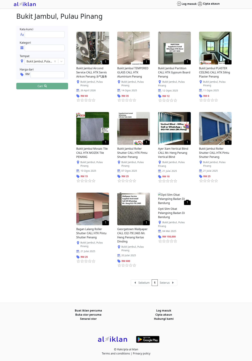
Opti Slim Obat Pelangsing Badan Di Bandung (171, 213)
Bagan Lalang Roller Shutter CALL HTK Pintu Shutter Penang (91, 233)
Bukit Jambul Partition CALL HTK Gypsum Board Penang (174, 72)
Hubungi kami (164, 319)
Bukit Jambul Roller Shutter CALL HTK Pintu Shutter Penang (132, 153)
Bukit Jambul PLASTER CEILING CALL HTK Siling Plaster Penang (214, 72)
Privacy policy (141, 353)
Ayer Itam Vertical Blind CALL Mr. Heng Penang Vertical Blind (173, 153)
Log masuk (189, 4)
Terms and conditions (116, 353)
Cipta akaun (211, 3)
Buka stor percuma (88, 314)
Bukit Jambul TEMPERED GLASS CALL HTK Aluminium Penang (132, 72)
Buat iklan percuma (88, 310)
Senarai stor (88, 319)
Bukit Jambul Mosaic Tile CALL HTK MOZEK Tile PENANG (92, 153)
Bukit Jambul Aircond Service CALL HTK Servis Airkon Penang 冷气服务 (91, 72)
